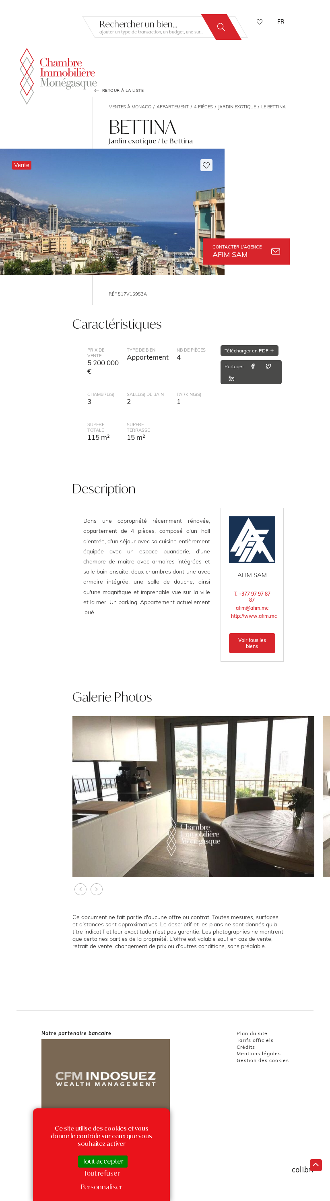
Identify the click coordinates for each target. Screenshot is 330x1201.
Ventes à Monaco (130, 107)
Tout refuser (102, 1173)
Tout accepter (103, 1161)
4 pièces (203, 107)
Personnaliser (101, 1187)
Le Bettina (273, 107)
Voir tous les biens (252, 643)
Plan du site (252, 1033)
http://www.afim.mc (253, 616)
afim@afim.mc (252, 608)
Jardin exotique (237, 107)
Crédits (246, 1047)
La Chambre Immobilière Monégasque (58, 76)
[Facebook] (253, 366)
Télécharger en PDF (247, 351)
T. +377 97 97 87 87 (252, 597)
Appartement (173, 107)
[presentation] (80, 889)
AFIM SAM (237, 251)
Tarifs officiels (255, 1040)
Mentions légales (259, 1053)
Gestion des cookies (263, 1060)
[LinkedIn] (231, 378)
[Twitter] (268, 366)
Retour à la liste (122, 90)
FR (281, 21)
